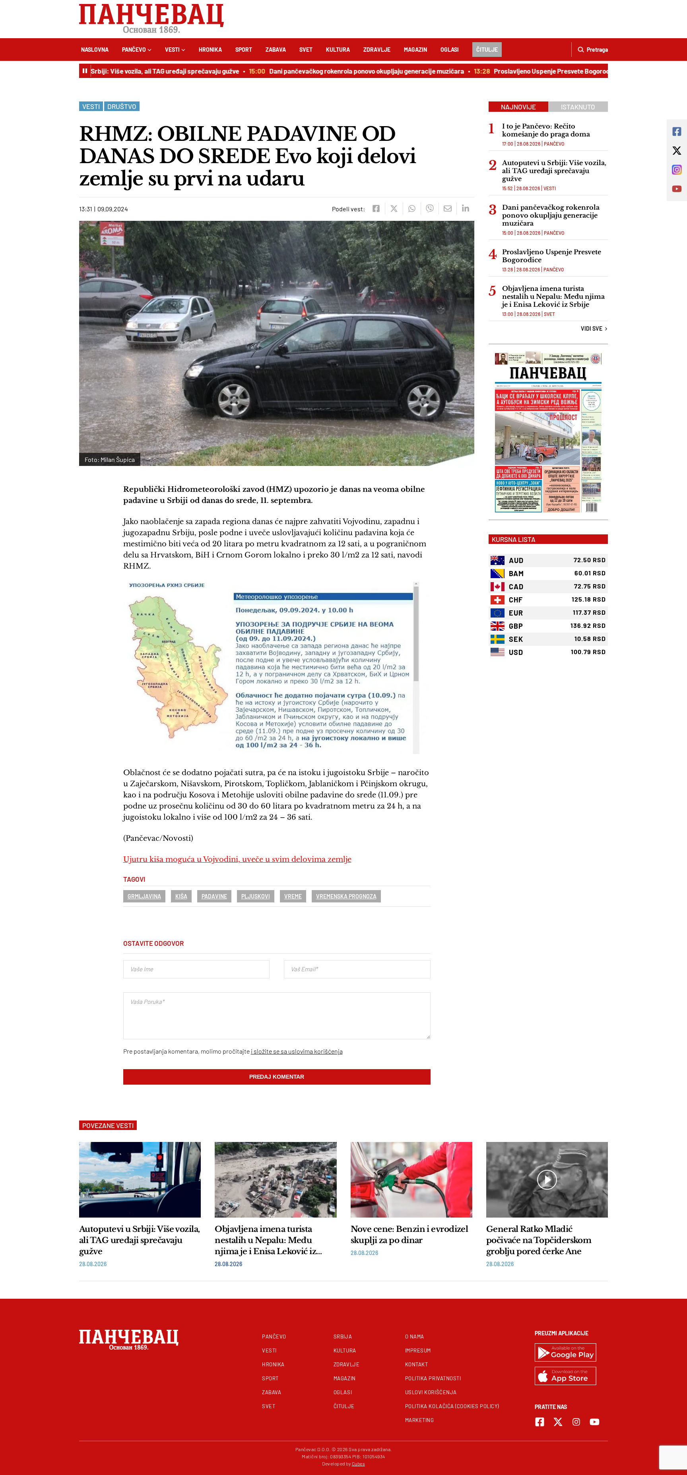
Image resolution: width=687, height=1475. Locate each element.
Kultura (338, 49)
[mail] (447, 208)
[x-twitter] (558, 1422)
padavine (214, 896)
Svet (305, 49)
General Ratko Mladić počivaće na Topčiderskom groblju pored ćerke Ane (539, 1240)
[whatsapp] (412, 208)
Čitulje (487, 49)
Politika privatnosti (433, 1378)
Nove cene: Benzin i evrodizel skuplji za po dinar (409, 1234)
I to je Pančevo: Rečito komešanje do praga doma (546, 130)
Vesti (172, 49)
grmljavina (144, 896)
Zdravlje (376, 49)
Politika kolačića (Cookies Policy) (452, 1406)
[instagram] (576, 1422)
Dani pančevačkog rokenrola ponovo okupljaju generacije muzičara (343, 71)
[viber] (430, 208)
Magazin (415, 49)
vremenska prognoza (346, 896)
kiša (181, 896)
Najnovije (518, 107)
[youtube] (595, 1422)
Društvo (121, 106)
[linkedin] (465, 208)
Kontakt (416, 1364)
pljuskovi (255, 896)
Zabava (276, 49)
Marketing (419, 1420)
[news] (140, 1180)
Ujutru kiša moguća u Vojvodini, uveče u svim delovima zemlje (237, 859)
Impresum (418, 1350)
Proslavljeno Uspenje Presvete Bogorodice (533, 71)
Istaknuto (578, 107)
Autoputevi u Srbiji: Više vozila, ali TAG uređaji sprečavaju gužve (122, 71)
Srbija (343, 1336)
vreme (293, 896)
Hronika (210, 49)
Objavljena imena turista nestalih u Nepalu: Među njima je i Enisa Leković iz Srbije (553, 296)
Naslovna (95, 49)
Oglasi (450, 49)
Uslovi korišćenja (431, 1392)
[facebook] (376, 208)
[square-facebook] (540, 1422)
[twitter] (394, 208)
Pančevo (134, 49)
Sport (243, 49)
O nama (414, 1336)
